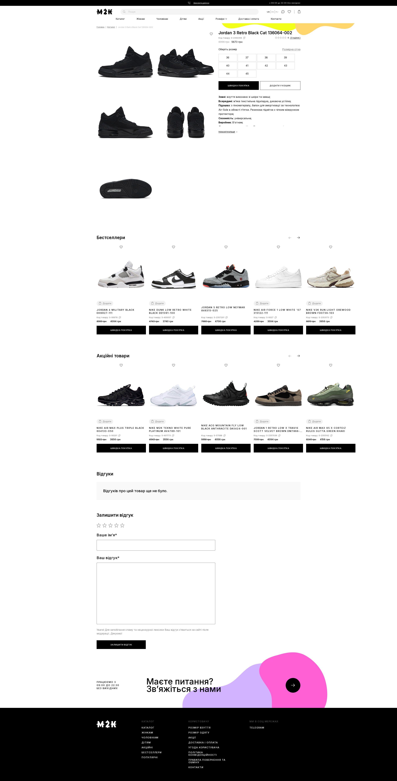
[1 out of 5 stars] (99, 525)
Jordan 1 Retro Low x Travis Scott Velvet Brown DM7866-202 (277, 429)
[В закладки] (211, 34)
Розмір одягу (199, 732)
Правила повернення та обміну (206, 761)
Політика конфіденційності (202, 753)
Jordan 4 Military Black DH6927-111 (115, 311)
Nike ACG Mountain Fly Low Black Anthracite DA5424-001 (224, 427)
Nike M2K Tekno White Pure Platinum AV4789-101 (170, 429)
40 (227, 65)
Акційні (147, 747)
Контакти (276, 18)
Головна (100, 27)
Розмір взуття (199, 727)
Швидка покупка (238, 85)
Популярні (150, 757)
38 (266, 57)
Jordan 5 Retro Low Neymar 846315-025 (223, 309)
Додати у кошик (280, 85)
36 (227, 57)
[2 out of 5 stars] (105, 525)
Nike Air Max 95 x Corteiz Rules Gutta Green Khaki (326, 429)
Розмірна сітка (291, 49)
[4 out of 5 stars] (116, 525)
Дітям (183, 18)
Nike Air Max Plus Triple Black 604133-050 (120, 429)
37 (246, 57)
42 (266, 65)
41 (247, 65)
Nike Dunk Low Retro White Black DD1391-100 (170, 311)
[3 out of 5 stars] (110, 525)
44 (228, 73)
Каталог (120, 18)
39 (285, 57)
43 (285, 65)
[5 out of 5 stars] (122, 525)
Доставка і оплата (248, 18)
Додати (107, 303)
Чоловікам (162, 18)
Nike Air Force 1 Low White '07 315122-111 (277, 311)
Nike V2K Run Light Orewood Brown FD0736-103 (328, 311)
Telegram (257, 727)
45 (247, 73)
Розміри (220, 18)
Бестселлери (152, 752)
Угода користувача (203, 747)
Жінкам (140, 18)
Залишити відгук (121, 644)
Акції (201, 18)
